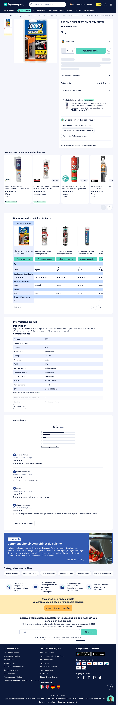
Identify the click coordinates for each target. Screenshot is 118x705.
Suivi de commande (11, 653)
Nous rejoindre (9, 673)
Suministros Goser (74, 145)
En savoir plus (80, 640)
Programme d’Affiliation (13, 677)
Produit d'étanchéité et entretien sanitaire (66, 16)
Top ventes (44, 673)
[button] (86, 105)
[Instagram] (95, 677)
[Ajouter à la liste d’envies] (109, 51)
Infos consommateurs (47, 702)
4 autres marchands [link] (89, 145)
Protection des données (61, 698)
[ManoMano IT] (42, 687)
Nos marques (45, 663)
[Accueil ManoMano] (14, 4)
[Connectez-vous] (105, 4)
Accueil (6, 16)
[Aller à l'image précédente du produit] (18, 41)
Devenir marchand (11, 670)
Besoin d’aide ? (9, 659)
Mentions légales (43, 698)
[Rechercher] (31, 4)
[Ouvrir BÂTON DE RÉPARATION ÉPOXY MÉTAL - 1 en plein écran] (35, 41)
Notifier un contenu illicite (14, 666)
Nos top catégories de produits (52, 656)
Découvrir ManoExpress (49, 677)
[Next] (100, 307)
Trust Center (78, 698)
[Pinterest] (89, 677)
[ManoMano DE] (53, 687)
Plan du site (30, 698)
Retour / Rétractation (12, 656)
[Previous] (94, 307)
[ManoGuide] (110, 699)
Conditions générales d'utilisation (98, 698)
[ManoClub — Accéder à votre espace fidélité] (98, 4)
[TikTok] (100, 677)
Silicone (84, 16)
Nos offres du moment (48, 666)
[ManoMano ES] (58, 687)
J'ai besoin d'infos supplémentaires (76, 136)
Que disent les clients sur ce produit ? (78, 130)
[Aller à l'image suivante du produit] (52, 41)
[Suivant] (110, 207)
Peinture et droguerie (17, 16)
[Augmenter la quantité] (72, 51)
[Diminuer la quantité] (63, 51)
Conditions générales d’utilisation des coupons (22, 680)
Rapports (62, 702)
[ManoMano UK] (47, 687)
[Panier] (111, 4)
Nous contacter (9, 663)
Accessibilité (72, 702)
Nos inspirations (46, 670)
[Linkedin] (78, 677)
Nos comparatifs (46, 659)
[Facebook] (84, 677)
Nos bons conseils (47, 653)
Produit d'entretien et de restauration (38, 16)
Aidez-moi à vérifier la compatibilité (77, 125)
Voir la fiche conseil (74, 560)
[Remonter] (110, 686)
